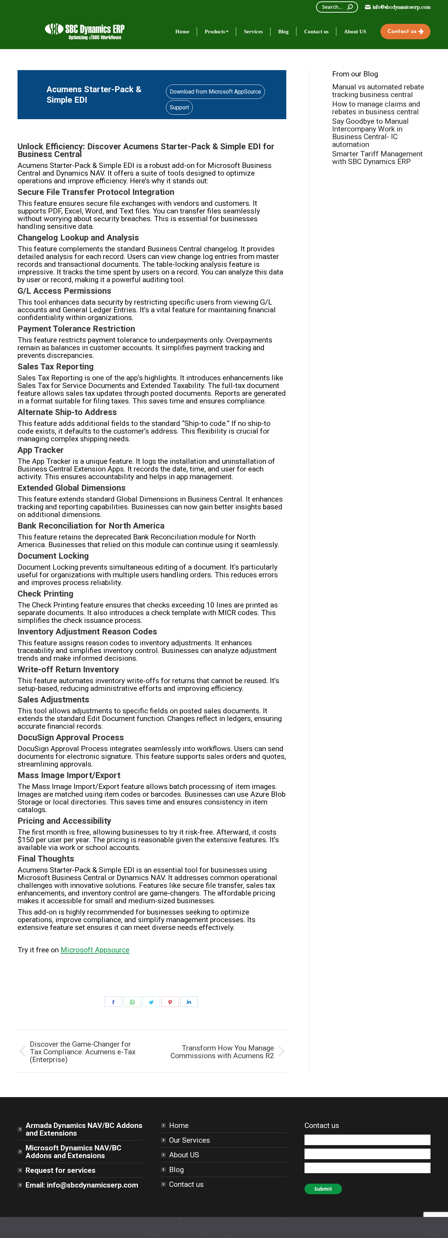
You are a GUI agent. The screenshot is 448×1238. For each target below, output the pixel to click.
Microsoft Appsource (95, 950)
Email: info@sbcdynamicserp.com (82, 1185)
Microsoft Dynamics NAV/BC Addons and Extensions (73, 1151)
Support (179, 107)
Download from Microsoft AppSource (215, 91)
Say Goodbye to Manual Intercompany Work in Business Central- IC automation (370, 132)
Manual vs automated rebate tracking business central (378, 90)
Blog (176, 1170)
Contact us (186, 1184)
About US (184, 1155)
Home (179, 1125)
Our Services (189, 1140)
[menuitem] (182, 31)
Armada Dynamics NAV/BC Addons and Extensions (84, 1129)
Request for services (61, 1170)
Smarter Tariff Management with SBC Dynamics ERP (377, 157)
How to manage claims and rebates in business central (376, 108)
